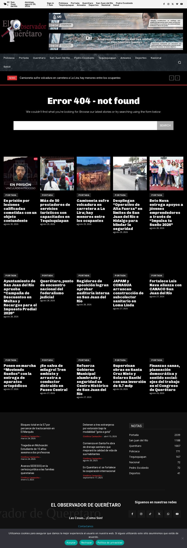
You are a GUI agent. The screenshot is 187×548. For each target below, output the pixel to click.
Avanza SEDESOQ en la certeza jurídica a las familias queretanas (37, 469)
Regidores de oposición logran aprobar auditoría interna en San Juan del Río (93, 291)
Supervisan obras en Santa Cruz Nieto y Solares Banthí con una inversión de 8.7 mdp (129, 375)
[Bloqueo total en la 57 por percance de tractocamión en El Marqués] (13, 428)
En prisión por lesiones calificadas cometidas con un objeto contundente (20, 210)
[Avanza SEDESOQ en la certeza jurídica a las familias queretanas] (13, 469)
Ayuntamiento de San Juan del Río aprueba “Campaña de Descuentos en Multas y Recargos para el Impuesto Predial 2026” (20, 297)
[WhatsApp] (168, 514)
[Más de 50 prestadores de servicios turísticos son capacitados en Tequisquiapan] (57, 173)
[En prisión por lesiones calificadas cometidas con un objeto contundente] (20, 173)
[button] (179, 62)
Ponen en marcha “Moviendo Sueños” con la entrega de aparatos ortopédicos (20, 375)
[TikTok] (150, 514)
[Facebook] (164, 4)
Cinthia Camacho (30, 436)
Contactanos (85, 526)
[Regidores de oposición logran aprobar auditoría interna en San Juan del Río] (93, 254)
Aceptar (71, 542)
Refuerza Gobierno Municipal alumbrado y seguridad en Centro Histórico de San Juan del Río (92, 379)
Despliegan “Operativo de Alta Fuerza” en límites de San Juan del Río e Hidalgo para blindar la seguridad (81, 78)
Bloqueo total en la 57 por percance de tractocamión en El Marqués (38, 428)
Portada (10, 195)
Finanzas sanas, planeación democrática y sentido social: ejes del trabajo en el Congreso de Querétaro (165, 377)
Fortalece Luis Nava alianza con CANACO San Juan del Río (166, 287)
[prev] (171, 78)
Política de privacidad (110, 542)
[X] (173, 4)
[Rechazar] (182, 538)
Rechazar (86, 542)
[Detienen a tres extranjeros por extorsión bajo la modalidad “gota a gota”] (75, 428)
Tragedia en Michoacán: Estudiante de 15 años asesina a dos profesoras (35, 449)
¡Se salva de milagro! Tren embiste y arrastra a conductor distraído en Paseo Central (53, 377)
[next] (177, 78)
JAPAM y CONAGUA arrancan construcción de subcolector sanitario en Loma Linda (128, 293)
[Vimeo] (177, 4)
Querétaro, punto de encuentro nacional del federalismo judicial (56, 289)
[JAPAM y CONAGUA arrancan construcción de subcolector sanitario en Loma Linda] (130, 254)
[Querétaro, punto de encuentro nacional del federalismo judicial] (57, 254)
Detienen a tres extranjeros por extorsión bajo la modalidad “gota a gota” (98, 428)
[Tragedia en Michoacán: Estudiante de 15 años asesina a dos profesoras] (13, 449)
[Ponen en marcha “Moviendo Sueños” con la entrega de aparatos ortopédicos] (20, 338)
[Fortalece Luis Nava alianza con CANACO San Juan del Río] (166, 254)
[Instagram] (168, 4)
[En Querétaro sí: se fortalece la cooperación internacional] (75, 471)
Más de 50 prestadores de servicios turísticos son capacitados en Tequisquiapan (55, 210)
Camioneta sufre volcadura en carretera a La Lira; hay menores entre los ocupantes (93, 210)
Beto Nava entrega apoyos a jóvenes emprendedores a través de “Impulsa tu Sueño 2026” (166, 212)
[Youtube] (181, 4)
